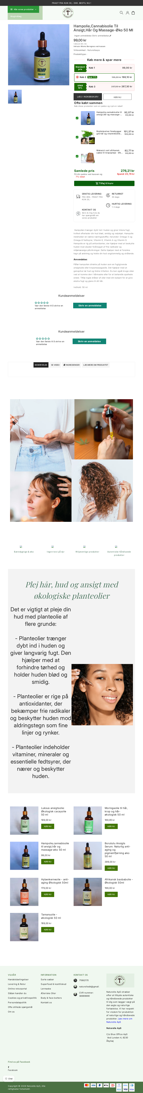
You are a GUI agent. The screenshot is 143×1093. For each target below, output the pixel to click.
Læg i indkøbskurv (88, 96)
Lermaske (46, 988)
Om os (11, 1011)
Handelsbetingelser (18, 979)
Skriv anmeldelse (100, 35)
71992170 (84, 980)
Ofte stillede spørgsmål (20, 1007)
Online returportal (17, 988)
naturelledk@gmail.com (91, 986)
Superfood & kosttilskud (53, 984)
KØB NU (47, 826)
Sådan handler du (17, 993)
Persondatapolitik (17, 1002)
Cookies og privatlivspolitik (22, 998)
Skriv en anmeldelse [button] (89, 305)
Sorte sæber (47, 979)
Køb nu (117, 97)
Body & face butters (51, 998)
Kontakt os (46, 1002)
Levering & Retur (17, 984)
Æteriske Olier (48, 993)
